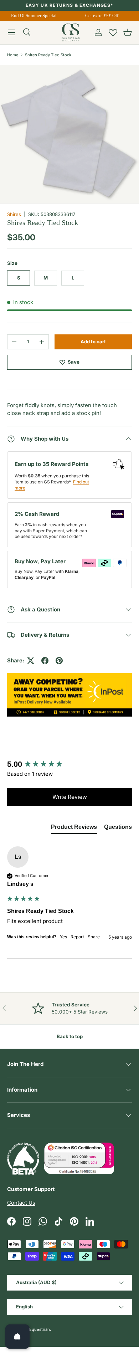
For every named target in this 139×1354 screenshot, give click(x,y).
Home (13, 54)
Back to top (70, 1036)
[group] (69, 764)
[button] (127, 32)
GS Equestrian (36, 1329)
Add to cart (93, 341)
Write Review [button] (69, 796)
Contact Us (21, 1202)
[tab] (74, 828)
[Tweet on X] (31, 660)
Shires (14, 214)
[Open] (17, 1336)
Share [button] (94, 936)
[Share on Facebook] (45, 660)
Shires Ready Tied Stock (48, 54)
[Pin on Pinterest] (59, 660)
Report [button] (77, 936)
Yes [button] (63, 936)
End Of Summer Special (32, 15)
